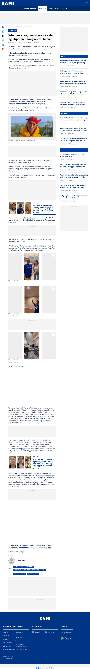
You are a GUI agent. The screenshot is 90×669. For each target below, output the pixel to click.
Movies (51, 8)
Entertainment (29, 8)
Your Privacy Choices (47, 668)
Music (57, 8)
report (20, 440)
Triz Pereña (28, 42)
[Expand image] (53, 115)
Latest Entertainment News (23, 566)
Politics (62, 180)
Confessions (64, 66)
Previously (12, 473)
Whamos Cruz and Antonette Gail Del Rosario (29, 570)
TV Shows (64, 8)
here (23, 366)
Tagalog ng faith (19, 574)
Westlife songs (33, 574)
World (62, 159)
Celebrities (42, 8)
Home (10, 27)
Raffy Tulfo (38, 418)
